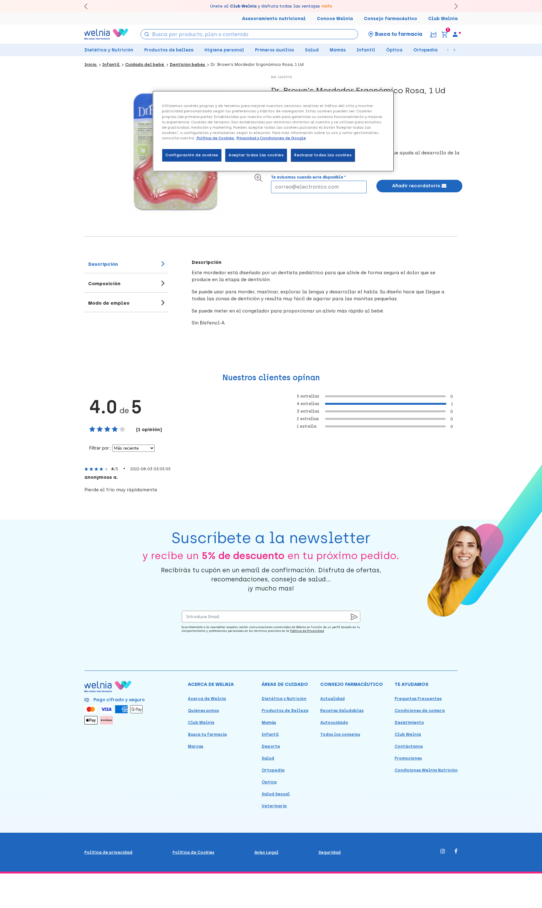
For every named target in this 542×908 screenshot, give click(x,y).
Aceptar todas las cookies (256, 155)
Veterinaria (274, 806)
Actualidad (332, 698)
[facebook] (456, 851)
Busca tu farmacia (207, 734)
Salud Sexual (276, 794)
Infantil (366, 50)
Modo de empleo (109, 303)
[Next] (453, 6)
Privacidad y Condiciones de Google (271, 138)
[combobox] (250, 34)
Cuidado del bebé (145, 64)
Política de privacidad (108, 852)
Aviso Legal (266, 852)
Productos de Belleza (285, 710)
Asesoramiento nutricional (274, 18)
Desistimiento (409, 722)
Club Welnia (443, 18)
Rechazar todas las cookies (323, 155)
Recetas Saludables (342, 710)
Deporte (271, 746)
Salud (312, 50)
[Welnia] (106, 34)
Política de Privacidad (307, 631)
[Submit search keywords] (147, 33)
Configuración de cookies (191, 155)
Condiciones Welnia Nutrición (426, 770)
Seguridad (329, 852)
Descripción (103, 264)
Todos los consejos (340, 734)
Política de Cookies (193, 852)
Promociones (408, 758)
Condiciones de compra (420, 710)
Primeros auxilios (274, 50)
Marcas (195, 746)
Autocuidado (334, 722)
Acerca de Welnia (207, 698)
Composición (104, 283)
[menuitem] (455, 34)
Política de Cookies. (215, 138)
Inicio (91, 64)
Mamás (338, 50)
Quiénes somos (203, 710)
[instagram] (443, 851)
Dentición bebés (188, 64)
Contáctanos (409, 746)
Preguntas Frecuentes (418, 698)
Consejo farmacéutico (390, 18)
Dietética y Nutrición (108, 50)
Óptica (394, 50)
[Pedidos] (433, 34)
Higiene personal (224, 50)
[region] (273, 131)
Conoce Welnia (335, 18)
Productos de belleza (169, 50)
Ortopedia (425, 50)
